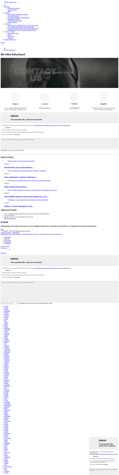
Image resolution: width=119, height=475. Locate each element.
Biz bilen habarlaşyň (9, 39)
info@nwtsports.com (45, 108)
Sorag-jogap (11, 36)
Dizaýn (10, 35)
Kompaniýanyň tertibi (14, 8)
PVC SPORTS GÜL (13, 16)
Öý (5, 5)
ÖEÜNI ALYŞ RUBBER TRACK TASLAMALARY (23, 25)
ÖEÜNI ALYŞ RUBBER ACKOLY (18, 14)
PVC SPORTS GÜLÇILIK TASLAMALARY (21, 27)
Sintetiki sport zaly (6, 234)
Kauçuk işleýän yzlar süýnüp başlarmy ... (19, 167)
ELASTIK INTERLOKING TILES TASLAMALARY (23, 28)
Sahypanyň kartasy (6, 232)
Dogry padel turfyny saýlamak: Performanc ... (20, 177)
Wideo (9, 11)
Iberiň (2, 229)
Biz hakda (7, 6)
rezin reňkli (25, 234)
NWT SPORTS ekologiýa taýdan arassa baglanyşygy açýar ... (26, 196)
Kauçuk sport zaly (16, 234)
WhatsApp (4, 253)
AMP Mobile (15, 232)
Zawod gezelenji (12, 10)
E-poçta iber (4, 248)
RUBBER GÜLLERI (14, 19)
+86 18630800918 (74, 108)
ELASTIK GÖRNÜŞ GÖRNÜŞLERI (18, 17)
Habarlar (10, 38)
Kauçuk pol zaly (57, 234)
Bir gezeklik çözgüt (13, 33)
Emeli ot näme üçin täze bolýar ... (16, 187)
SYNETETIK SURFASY (15, 21)
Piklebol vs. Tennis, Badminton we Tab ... (19, 206)
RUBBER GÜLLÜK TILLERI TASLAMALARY (22, 30)
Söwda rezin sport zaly (46, 234)
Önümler (6, 13)
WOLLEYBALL (12, 22)
